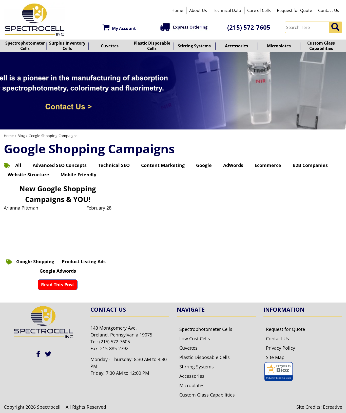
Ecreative (332, 407)
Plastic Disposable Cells (152, 45)
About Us (198, 10)
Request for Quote (294, 10)
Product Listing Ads (84, 261)
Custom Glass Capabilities (321, 45)
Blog (21, 135)
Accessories (236, 46)
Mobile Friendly (78, 175)
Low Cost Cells (194, 338)
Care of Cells (259, 10)
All (18, 165)
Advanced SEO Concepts (60, 165)
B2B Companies (310, 165)
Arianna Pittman (21, 208)
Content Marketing (163, 165)
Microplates (279, 46)
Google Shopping (35, 261)
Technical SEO (114, 165)
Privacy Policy (280, 348)
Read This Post (57, 284)
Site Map (275, 357)
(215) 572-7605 (248, 27)
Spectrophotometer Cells (25, 45)
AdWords (233, 165)
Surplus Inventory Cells (67, 45)
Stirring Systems (194, 46)
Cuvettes (110, 46)
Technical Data (227, 10)
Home (177, 10)
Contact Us (328, 10)
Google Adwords (58, 271)
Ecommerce (268, 165)
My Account (124, 28)
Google (204, 165)
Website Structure (28, 175)
